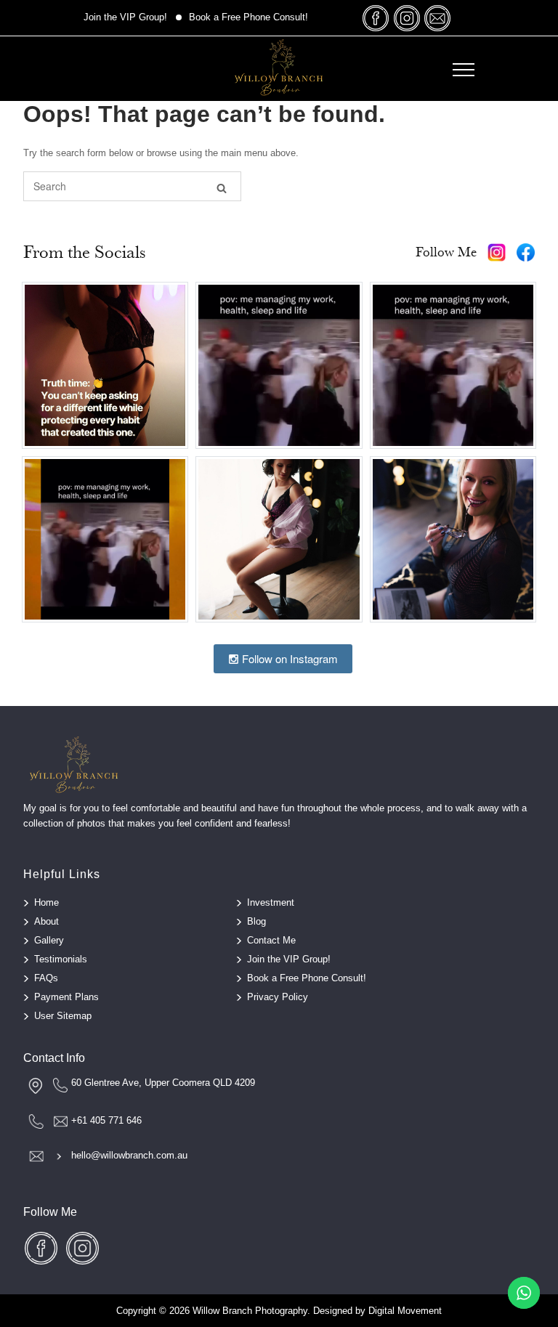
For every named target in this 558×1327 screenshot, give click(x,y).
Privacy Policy (277, 996)
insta (407, 18)
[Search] (221, 187)
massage (437, 18)
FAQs (46, 978)
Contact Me (271, 940)
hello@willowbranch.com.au (129, 1155)
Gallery (49, 940)
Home (46, 902)
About (46, 921)
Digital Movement (405, 1310)
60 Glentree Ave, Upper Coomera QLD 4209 (163, 1082)
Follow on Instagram (288, 658)
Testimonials (60, 959)
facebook (376, 18)
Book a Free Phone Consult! (248, 17)
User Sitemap (63, 1015)
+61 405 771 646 (106, 1120)
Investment (270, 902)
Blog (256, 921)
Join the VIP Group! (125, 17)
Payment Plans (66, 996)
